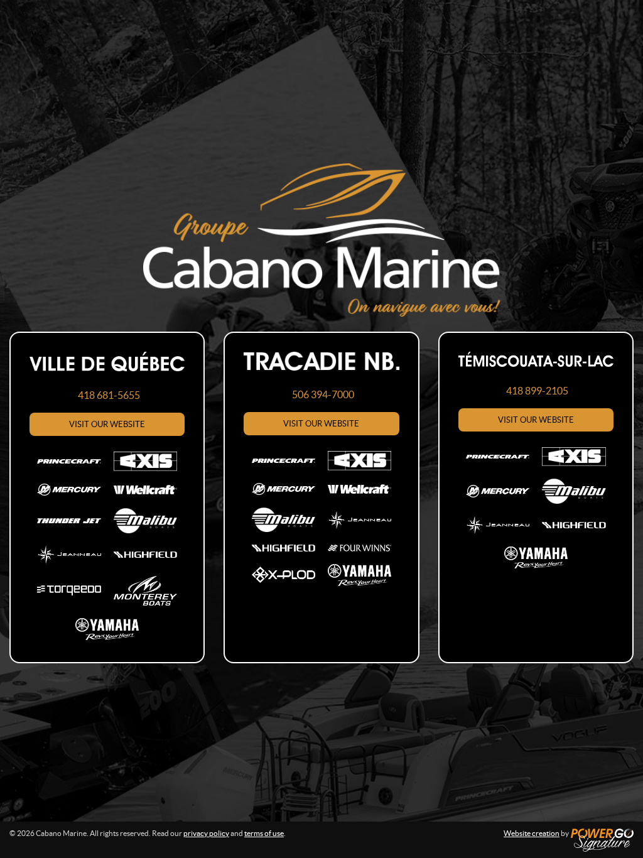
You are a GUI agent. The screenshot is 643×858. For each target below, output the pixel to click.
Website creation (531, 833)
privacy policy (206, 833)
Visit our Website (107, 424)
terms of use (264, 833)
